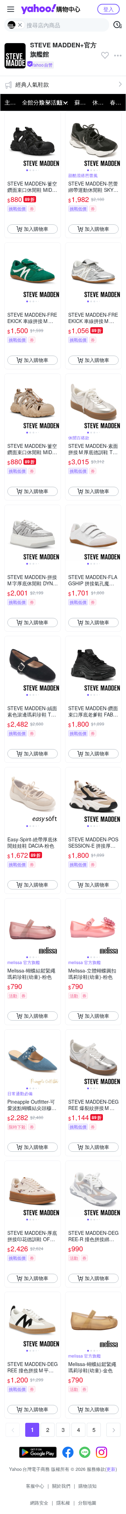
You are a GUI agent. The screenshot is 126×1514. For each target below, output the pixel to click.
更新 (110, 1469)
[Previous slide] (9, 139)
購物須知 (87, 1485)
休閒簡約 (99, 102)
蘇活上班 (81, 102)
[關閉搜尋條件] (20, 25)
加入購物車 (36, 228)
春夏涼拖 (116, 102)
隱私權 (63, 1502)
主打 (10, 102)
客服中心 (35, 1485)
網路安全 (39, 1502)
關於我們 (61, 1485)
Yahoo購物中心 (50, 9)
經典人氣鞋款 (32, 84)
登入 (108, 9)
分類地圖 (87, 1502)
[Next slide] (56, 139)
